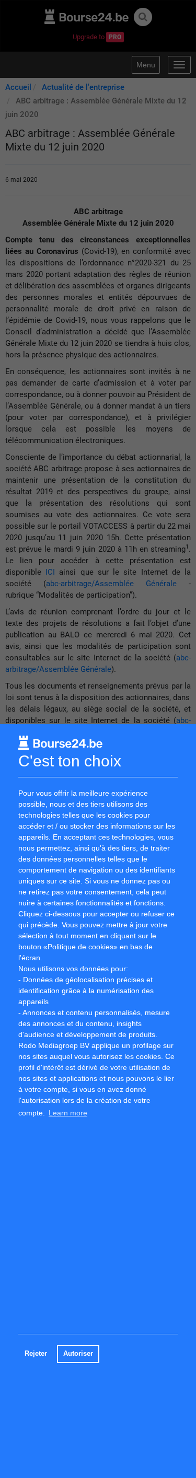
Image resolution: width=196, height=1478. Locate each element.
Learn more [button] (68, 1113)
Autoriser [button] (78, 1353)
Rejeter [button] (36, 1353)
